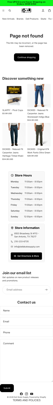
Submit (7, 388)
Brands (20, 18)
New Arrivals (8, 18)
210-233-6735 (21, 241)
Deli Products (32, 18)
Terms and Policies (26, 400)
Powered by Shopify (37, 397)
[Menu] (3, 10)
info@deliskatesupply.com (27, 246)
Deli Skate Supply (21, 397)
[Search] (9, 10)
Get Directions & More (28, 256)
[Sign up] (46, 289)
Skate (43, 18)
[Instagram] (26, 394)
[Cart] (49, 10)
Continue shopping (27, 57)
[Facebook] (21, 394)
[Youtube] (31, 394)
